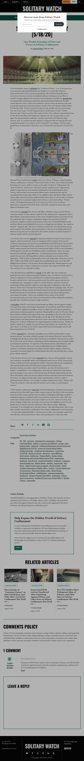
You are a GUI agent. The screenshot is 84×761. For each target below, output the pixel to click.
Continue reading (42, 29)
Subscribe (59, 24)
